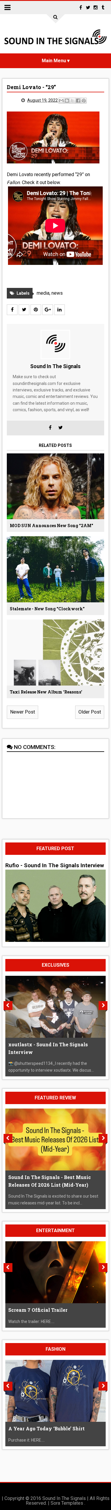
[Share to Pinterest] (84, 101)
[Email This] (61, 101)
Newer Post (22, 712)
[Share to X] (72, 101)
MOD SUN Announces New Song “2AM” (51, 525)
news (57, 293)
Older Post (89, 712)
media (43, 293)
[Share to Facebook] (78, 101)
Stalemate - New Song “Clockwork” (47, 608)
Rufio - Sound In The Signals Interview (54, 865)
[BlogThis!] (67, 101)
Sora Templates (67, 1503)
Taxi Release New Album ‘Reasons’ (46, 692)
